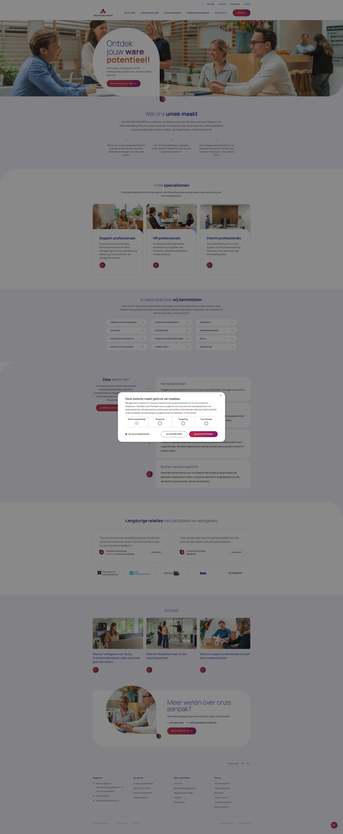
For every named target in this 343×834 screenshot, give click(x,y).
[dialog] (171, 417)
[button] (137, 434)
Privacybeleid (190, 412)
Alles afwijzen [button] (174, 434)
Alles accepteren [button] (203, 434)
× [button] (221, 395)
